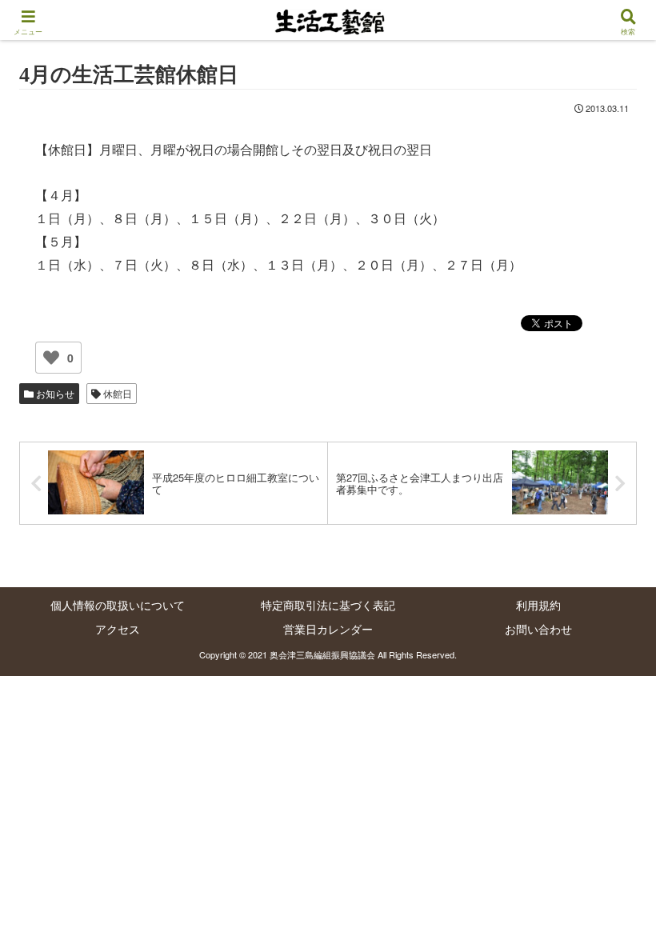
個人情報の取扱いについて (117, 605)
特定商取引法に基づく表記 (328, 605)
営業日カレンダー (328, 629)
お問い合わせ (538, 629)
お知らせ (54, 393)
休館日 (116, 393)
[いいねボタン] (51, 358)
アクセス (117, 629)
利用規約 (538, 605)
